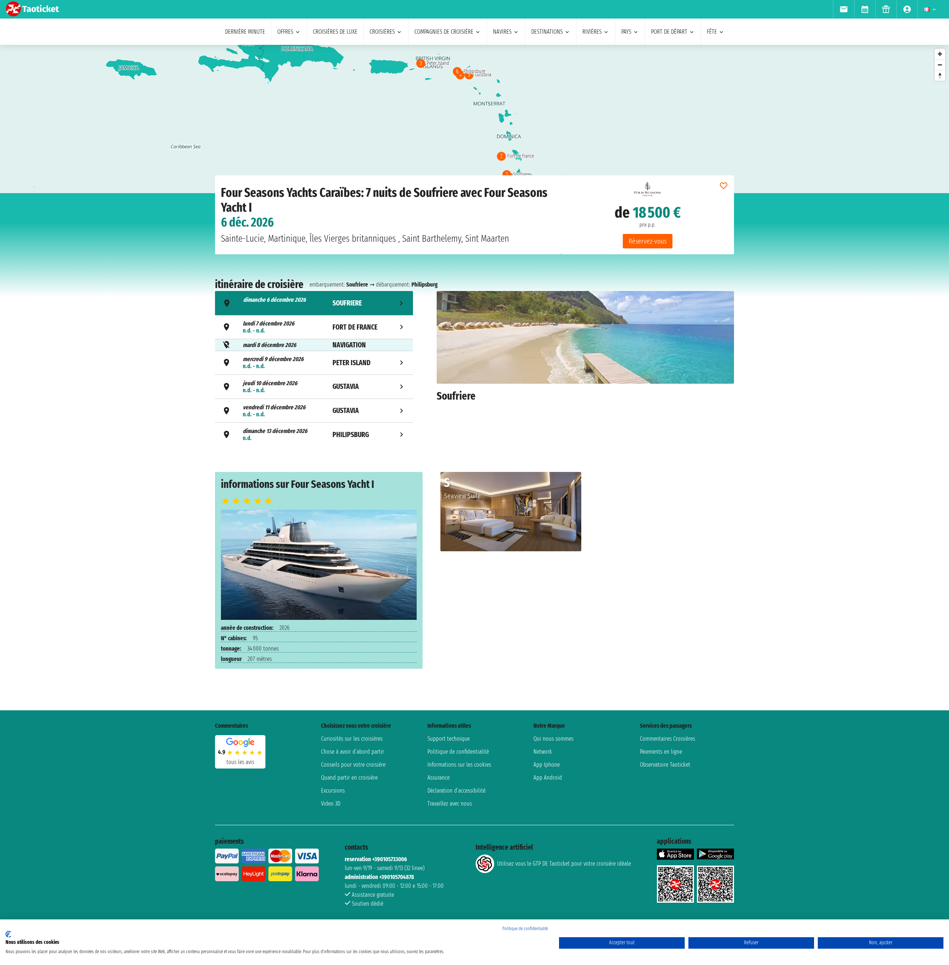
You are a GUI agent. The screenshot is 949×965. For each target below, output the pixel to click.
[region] (474, 119)
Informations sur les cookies (459, 764)
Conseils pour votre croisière (353, 764)
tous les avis (240, 762)
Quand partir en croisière (349, 777)
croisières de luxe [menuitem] (335, 31)
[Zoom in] (940, 54)
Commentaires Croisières (667, 738)
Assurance (438, 777)
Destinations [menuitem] (547, 31)
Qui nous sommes (553, 738)
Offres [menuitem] (285, 31)
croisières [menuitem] (382, 31)
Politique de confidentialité (458, 751)
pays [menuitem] (626, 31)
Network (542, 751)
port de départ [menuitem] (669, 31)
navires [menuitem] (502, 31)
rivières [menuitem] (592, 31)
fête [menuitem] (712, 31)
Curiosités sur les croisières (352, 738)
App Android (547, 777)
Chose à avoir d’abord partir (352, 751)
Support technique (448, 738)
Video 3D (330, 803)
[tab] (314, 303)
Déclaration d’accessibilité (456, 790)
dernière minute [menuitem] (245, 31)
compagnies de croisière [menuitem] (443, 31)
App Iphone (546, 764)
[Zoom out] (940, 64)
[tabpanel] (585, 369)
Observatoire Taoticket (665, 764)
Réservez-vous (648, 241)
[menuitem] (843, 9)
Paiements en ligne (661, 751)
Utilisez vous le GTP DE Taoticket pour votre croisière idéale (564, 863)
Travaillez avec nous (449, 803)
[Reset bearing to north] (940, 75)
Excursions (333, 790)
